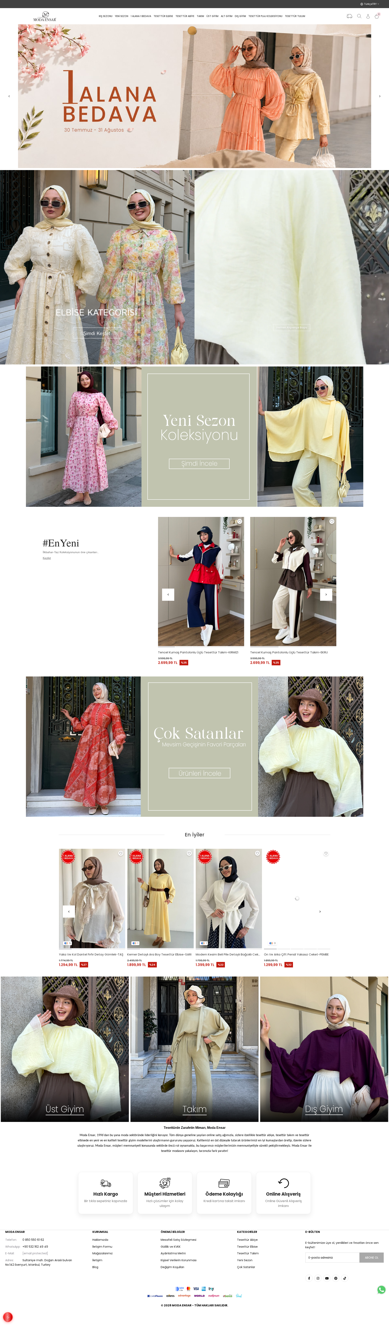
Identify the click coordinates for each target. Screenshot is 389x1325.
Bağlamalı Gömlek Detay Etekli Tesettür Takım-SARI (160, 954)
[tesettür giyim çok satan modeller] (194, 746)
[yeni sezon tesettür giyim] (194, 436)
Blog (95, 1267)
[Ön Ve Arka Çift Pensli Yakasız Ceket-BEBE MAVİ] (92, 898)
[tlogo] (194, 1315)
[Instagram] (318, 1278)
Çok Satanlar (246, 1267)
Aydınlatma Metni (173, 1253)
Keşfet (47, 558)
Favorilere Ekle (239, 521)
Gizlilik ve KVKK (171, 1247)
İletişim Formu (102, 1247)
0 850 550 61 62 (24, 1240)
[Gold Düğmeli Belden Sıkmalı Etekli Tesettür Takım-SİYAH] (297, 898)
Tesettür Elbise (247, 1247)
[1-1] (194, 96)
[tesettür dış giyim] (324, 1049)
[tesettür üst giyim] (65, 1049)
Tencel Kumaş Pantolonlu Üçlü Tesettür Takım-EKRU (289, 652)
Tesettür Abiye (247, 1240)
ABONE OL (371, 1258)
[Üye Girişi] (368, 16)
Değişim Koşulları (172, 1267)
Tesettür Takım (248, 1253)
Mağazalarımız (102, 1253)
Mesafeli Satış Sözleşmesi (178, 1240)
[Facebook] (309, 1278)
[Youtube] (326, 1278)
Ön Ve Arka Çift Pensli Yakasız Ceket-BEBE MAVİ (92, 954)
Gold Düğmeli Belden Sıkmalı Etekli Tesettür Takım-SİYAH (297, 954)
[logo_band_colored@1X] (194, 1289)
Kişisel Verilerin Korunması (179, 1260)
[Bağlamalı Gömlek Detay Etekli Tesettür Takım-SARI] (160, 898)
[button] (8, 1317)
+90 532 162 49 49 (26, 1247)
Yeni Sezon (244, 1260)
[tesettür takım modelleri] (194, 1049)
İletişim (97, 1260)
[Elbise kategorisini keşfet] (97, 267)
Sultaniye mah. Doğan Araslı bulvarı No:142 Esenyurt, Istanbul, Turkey (38, 1262)
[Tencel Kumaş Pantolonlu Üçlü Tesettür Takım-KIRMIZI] (201, 581)
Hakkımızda (100, 1240)
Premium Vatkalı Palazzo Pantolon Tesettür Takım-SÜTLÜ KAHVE (229, 954)
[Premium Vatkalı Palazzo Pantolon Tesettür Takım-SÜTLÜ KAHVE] (229, 898)
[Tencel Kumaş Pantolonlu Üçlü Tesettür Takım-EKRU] (293, 581)
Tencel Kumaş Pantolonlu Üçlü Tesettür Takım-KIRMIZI (198, 652)
